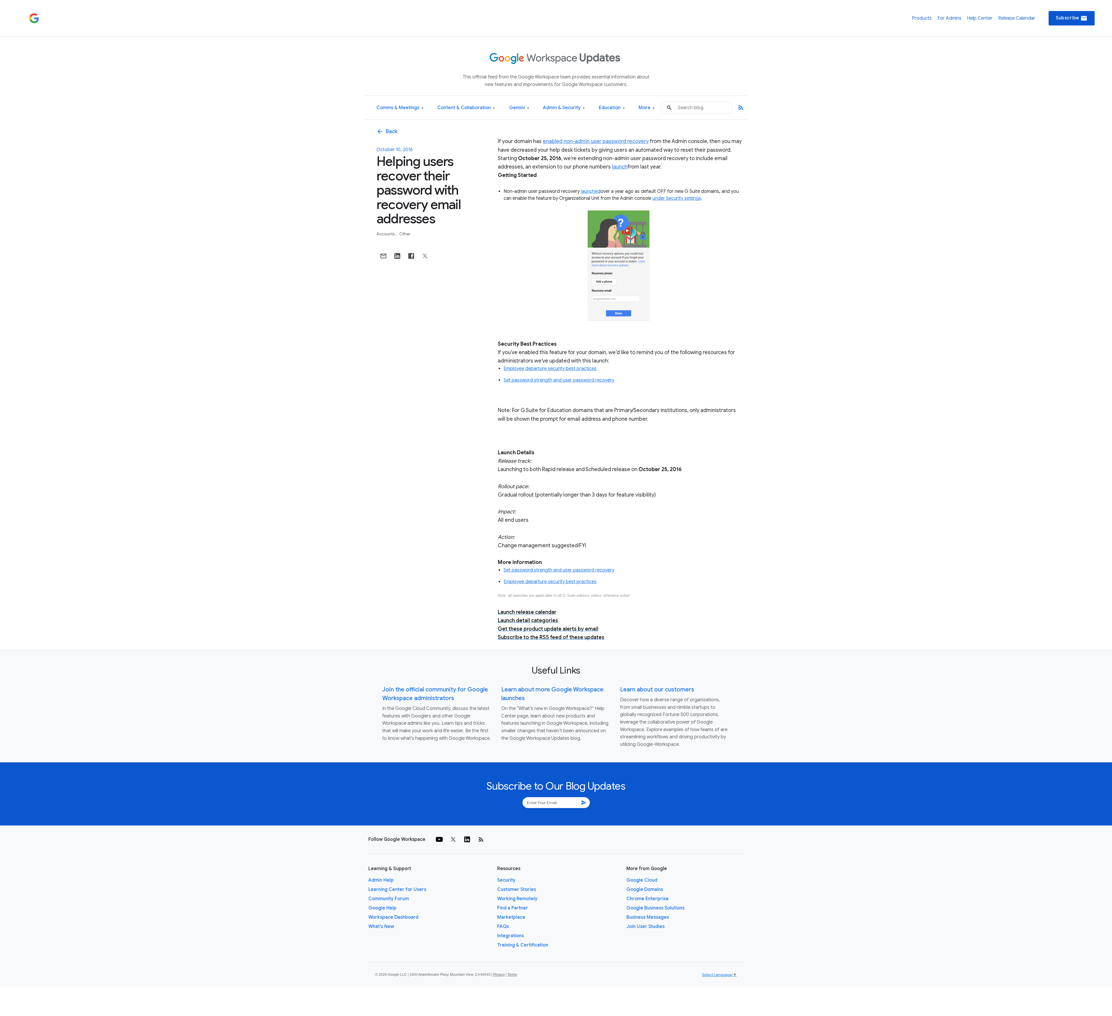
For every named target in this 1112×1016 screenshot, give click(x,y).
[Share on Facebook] (411, 256)
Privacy (499, 975)
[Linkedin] (467, 839)
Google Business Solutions (655, 908)
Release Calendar (1016, 18)
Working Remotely (517, 899)
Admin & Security (564, 108)
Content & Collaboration (466, 108)
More (646, 108)
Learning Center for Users (397, 889)
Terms (512, 975)
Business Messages (647, 917)
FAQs (503, 926)
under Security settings (676, 198)
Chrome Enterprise (647, 899)
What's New (381, 926)
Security (506, 880)
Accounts (386, 234)
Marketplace (511, 917)
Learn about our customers (657, 689)
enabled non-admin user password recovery (596, 141)
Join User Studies (645, 926)
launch (620, 167)
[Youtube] (439, 839)
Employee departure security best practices (550, 368)
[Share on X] (425, 256)
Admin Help (381, 880)
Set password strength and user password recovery (559, 380)
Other (404, 234)
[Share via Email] (383, 256)
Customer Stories (516, 889)
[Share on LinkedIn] (397, 256)
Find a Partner (512, 908)
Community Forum (388, 899)
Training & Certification (522, 945)
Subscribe (1071, 18)
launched (590, 191)
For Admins (949, 18)
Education (612, 108)
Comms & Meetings (399, 108)
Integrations (510, 936)
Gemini (519, 108)
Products (922, 18)
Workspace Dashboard (393, 917)
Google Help (382, 908)
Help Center (979, 18)
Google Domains (644, 889)
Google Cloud (641, 880)
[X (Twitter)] (453, 839)
